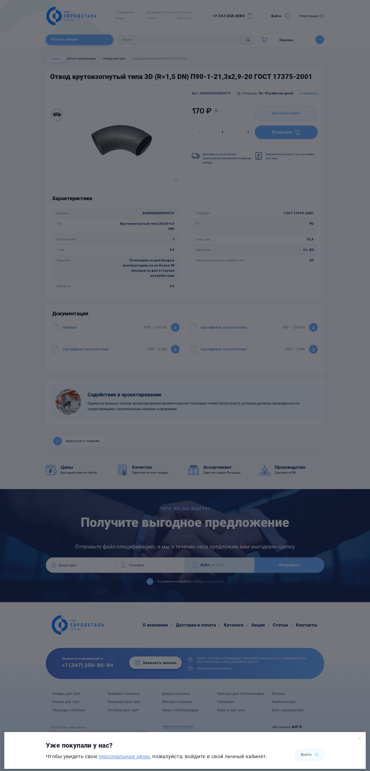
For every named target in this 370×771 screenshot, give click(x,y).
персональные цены (124, 756)
